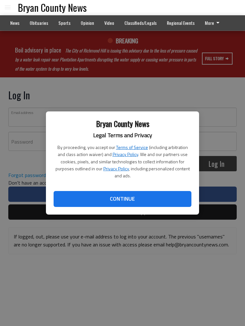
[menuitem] (214, 23)
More (209, 22)
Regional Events (181, 22)
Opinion (87, 22)
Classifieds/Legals (140, 22)
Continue (122, 198)
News (14, 22)
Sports (64, 22)
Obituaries (39, 22)
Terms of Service (132, 147)
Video (109, 22)
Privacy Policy (125, 154)
